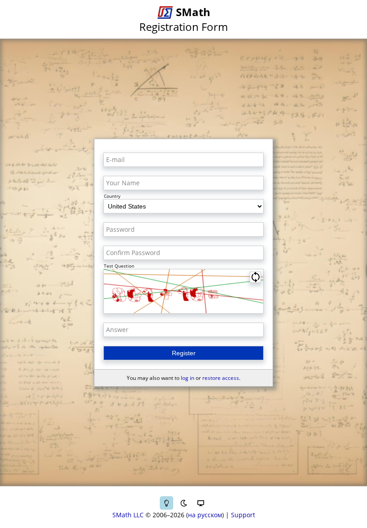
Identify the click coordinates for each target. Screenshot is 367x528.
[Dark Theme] (183, 503)
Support (243, 515)
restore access (220, 378)
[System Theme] (200, 503)
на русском (205, 515)
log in (187, 378)
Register (184, 353)
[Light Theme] (166, 503)
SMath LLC (128, 515)
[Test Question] (183, 291)
